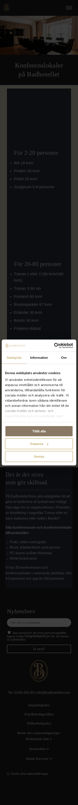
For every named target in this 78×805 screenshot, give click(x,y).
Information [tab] (39, 357)
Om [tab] (64, 357)
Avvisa (39, 456)
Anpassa (36, 444)
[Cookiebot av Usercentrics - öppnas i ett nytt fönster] (55, 345)
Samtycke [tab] (14, 357)
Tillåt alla (39, 431)
